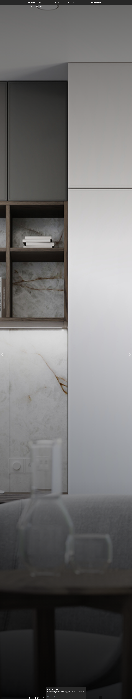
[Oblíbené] (102, 2)
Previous (2, 354)
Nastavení (55, 696)
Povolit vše (49, 696)
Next (130, 354)
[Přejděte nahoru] (129, 696)
